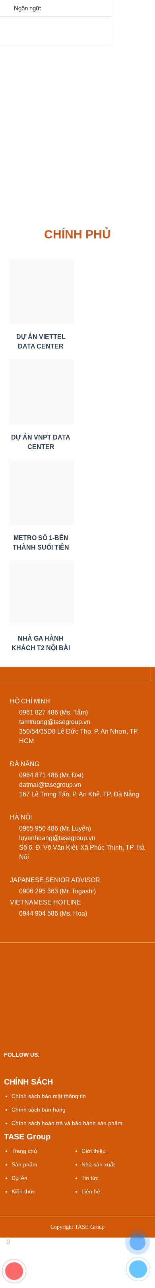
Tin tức (90, 1178)
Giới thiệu (93, 1151)
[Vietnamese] (54, 8)
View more (41, 291)
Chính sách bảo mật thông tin (49, 1096)
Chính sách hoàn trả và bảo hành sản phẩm (67, 1123)
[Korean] (104, 8)
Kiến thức (23, 1191)
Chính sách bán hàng (39, 1109)
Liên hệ (90, 1191)
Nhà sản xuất (98, 1164)
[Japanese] (88, 8)
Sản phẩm (24, 1164)
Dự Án (19, 1178)
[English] (71, 8)
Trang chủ (24, 1151)
